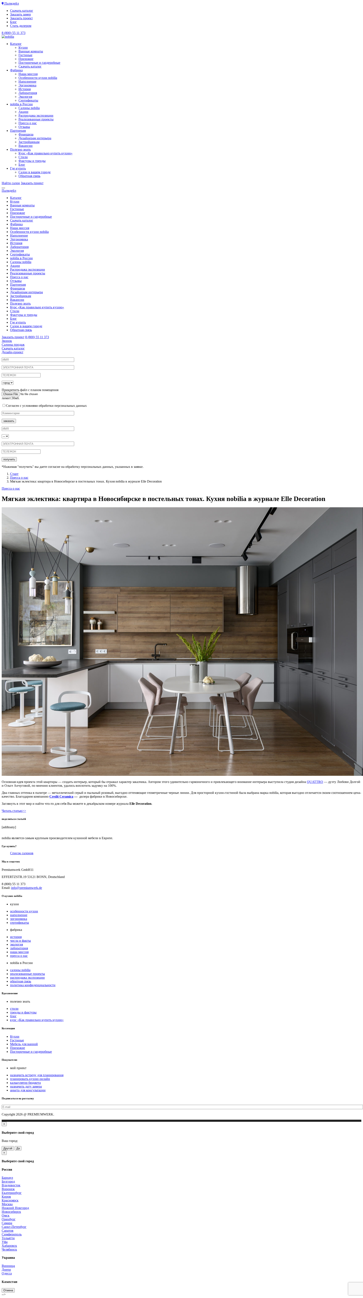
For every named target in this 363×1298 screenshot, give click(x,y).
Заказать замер (20, 14)
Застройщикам (28, 142)
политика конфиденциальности (32, 985)
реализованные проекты (27, 974)
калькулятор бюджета (25, 1082)
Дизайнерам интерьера (34, 138)
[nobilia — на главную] (8, 36)
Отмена (8, 1290)
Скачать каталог (21, 10)
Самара (7, 1223)
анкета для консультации (28, 1090)
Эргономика (27, 85)
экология (16, 944)
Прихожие (25, 59)
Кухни (23, 47)
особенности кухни (24, 911)
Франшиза (25, 134)
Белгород (8, 1181)
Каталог (16, 44)
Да (18, 1148)
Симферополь (12, 1234)
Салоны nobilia (29, 108)
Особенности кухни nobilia (37, 78)
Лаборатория (27, 93)
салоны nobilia (20, 970)
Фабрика (16, 70)
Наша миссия (28, 74)
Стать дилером (20, 25)
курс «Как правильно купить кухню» (37, 1020)
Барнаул (7, 1177)
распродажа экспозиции (27, 977)
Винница (8, 1266)
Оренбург (9, 1219)
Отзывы (24, 127)
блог (13, 1016)
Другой (7, 1148)
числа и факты (20, 940)
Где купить (18, 168)
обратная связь (20, 981)
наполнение (18, 915)
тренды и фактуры (23, 1012)
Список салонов (21, 853)
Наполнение (27, 81)
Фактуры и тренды (32, 161)
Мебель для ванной (24, 1044)
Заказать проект (21, 18)
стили (14, 1008)
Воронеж (8, 1189)
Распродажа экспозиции (35, 115)
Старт (14, 474)
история (16, 937)
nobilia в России (21, 104)
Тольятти (8, 1238)
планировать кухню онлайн (30, 1079)
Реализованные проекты (36, 119)
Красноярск (10, 1200)
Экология (25, 96)
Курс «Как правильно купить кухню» (45, 153)
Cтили (23, 157)
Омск (5, 1215)
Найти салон (11, 183)
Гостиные (25, 55)
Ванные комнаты (30, 51)
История (24, 89)
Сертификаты (28, 100)
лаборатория (19, 948)
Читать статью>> (14, 811)
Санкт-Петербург (14, 1227)
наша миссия (19, 952)
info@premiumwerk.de (26, 888)
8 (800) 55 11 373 (13, 33)
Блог (13, 22)
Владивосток (11, 1185)
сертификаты (19, 922)
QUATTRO (315, 782)
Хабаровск (9, 1245)
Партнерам (18, 130)
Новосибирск (11, 1211)
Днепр (6, 1269)
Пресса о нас (27, 123)
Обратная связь (29, 176)
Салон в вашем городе (34, 172)
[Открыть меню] (3, 188)
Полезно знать (20, 149)
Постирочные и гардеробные (39, 62)
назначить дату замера (26, 1086)
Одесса (7, 1273)
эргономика (18, 919)
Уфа (5, 1242)
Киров (6, 1196)
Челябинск (9, 1249)
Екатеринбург (12, 1193)
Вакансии (25, 145)
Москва (7, 1204)
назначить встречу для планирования (36, 1075)
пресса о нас (19, 956)
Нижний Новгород (15, 1208)
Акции (23, 111)
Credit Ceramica (61, 796)
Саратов (7, 1230)
